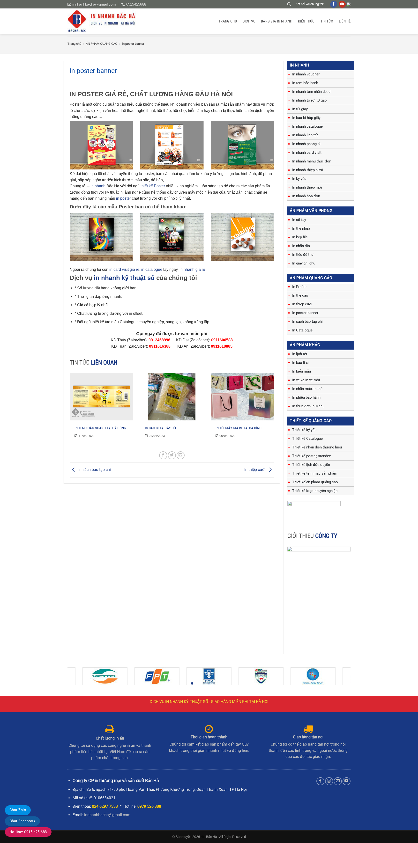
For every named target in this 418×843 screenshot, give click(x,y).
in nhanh (97, 186)
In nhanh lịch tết (305, 135)
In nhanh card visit (306, 152)
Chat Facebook (22, 821)
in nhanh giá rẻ (192, 269)
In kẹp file (300, 237)
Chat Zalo (17, 810)
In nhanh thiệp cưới (307, 170)
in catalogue (151, 269)
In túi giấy (300, 109)
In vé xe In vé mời (306, 380)
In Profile (299, 287)
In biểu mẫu (301, 371)
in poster (123, 198)
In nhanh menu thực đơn (311, 161)
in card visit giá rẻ (124, 269)
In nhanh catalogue (307, 126)
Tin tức (327, 21)
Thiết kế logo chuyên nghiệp (314, 491)
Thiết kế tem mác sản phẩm (314, 473)
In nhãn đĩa (301, 246)
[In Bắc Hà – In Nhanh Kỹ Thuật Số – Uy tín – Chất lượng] (104, 21)
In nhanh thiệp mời (307, 187)
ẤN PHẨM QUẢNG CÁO (101, 43)
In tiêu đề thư (303, 254)
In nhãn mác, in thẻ (307, 389)
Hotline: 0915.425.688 (28, 832)
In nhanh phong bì (306, 144)
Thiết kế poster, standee (311, 456)
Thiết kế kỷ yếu (304, 430)
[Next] (338, 678)
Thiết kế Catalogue (307, 438)
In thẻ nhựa (301, 228)
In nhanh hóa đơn (306, 196)
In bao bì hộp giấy (306, 118)
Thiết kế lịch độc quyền (311, 464)
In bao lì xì (300, 362)
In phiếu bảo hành (306, 397)
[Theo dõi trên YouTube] (347, 781)
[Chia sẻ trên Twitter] (172, 455)
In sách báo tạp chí (94, 469)
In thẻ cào (300, 295)
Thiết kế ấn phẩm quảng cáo (315, 482)
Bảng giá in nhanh (276, 21)
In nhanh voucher (306, 74)
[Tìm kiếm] (289, 4)
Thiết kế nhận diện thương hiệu (317, 447)
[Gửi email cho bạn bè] (181, 455)
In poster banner (305, 313)
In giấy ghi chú (303, 263)
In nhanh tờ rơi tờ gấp (309, 100)
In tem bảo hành (305, 83)
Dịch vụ (249, 21)
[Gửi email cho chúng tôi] (338, 781)
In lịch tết (299, 354)
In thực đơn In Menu (308, 406)
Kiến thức (306, 21)
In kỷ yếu (299, 178)
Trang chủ (228, 21)
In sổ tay (299, 220)
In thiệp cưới (255, 469)
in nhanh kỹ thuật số (124, 277)
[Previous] (79, 678)
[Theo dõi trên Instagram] (329, 781)
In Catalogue (302, 330)
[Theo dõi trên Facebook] (320, 781)
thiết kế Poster (153, 186)
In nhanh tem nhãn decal (311, 91)
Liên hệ (345, 21)
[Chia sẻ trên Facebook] (163, 455)
